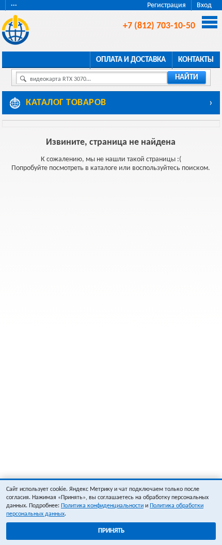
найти (186, 77)
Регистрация (166, 5)
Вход (204, 5)
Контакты (196, 60)
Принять (111, 530)
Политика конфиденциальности (102, 506)
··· (14, 5)
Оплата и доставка (131, 60)
